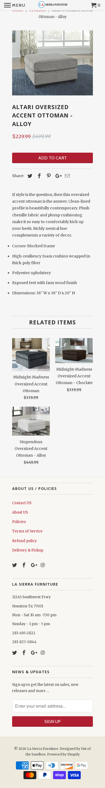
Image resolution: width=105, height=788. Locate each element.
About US (20, 512)
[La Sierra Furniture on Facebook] (24, 565)
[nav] (15, 5)
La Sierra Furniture (42, 749)
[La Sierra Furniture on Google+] (34, 565)
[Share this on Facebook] (38, 176)
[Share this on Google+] (57, 176)
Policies (19, 522)
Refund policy (24, 541)
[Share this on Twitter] (29, 176)
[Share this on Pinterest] (48, 176)
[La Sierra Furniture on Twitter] (15, 565)
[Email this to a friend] (66, 176)
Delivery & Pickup (27, 550)
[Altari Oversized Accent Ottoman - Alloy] (52, 62)
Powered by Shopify (63, 754)
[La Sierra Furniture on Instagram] (43, 565)
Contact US (22, 503)
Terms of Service (27, 531)
